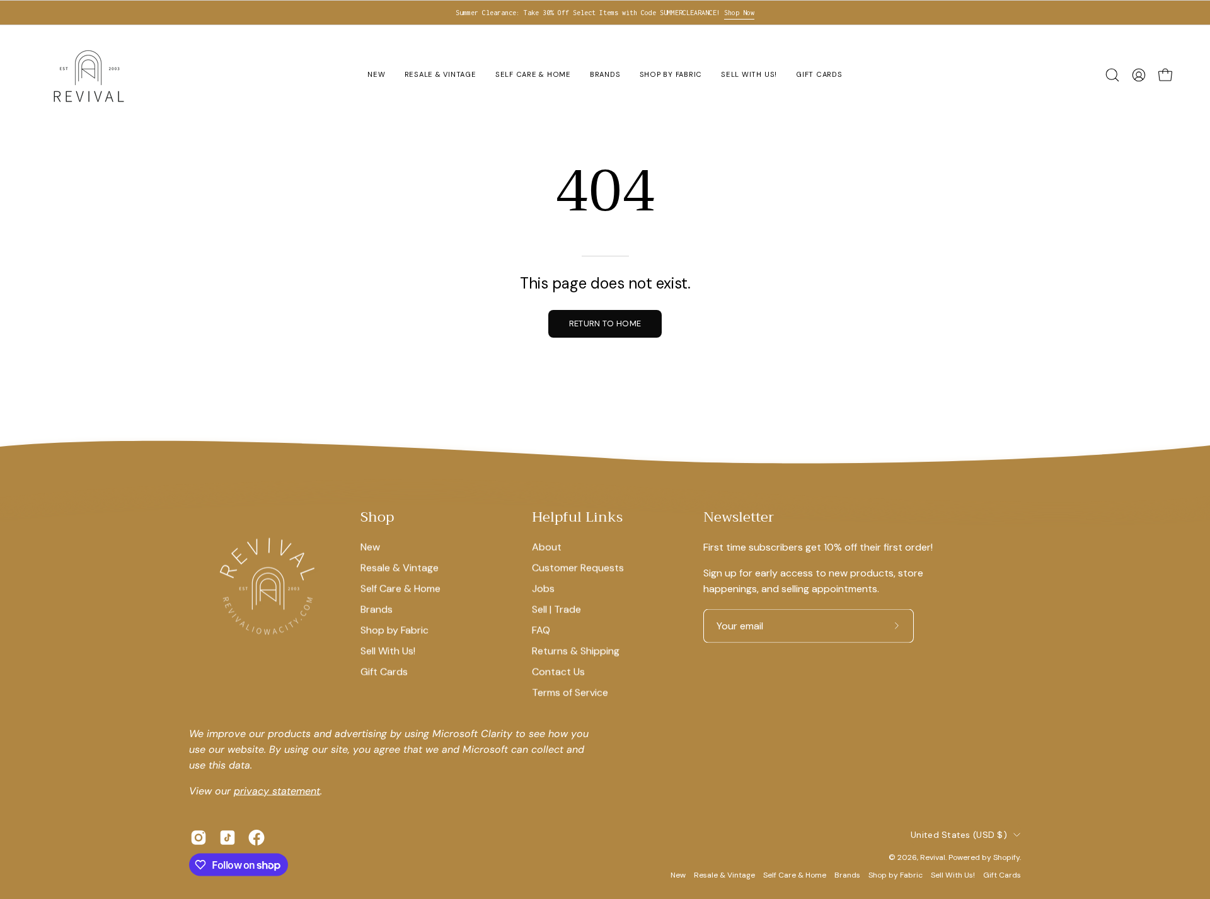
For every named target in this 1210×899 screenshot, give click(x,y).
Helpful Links (577, 518)
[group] (605, 13)
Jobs (543, 588)
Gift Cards (384, 671)
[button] (1112, 75)
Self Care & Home (400, 588)
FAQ (541, 629)
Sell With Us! (387, 650)
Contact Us (558, 671)
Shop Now (739, 12)
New (370, 546)
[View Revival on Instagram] (198, 837)
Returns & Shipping (575, 650)
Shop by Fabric (394, 629)
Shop (377, 518)
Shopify (1006, 857)
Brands (376, 609)
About (547, 546)
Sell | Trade (556, 609)
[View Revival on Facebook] (256, 837)
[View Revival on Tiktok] (227, 837)
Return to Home (605, 323)
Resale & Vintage (399, 567)
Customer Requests (578, 567)
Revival (932, 857)
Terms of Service (570, 692)
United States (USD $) (959, 834)
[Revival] (88, 75)
